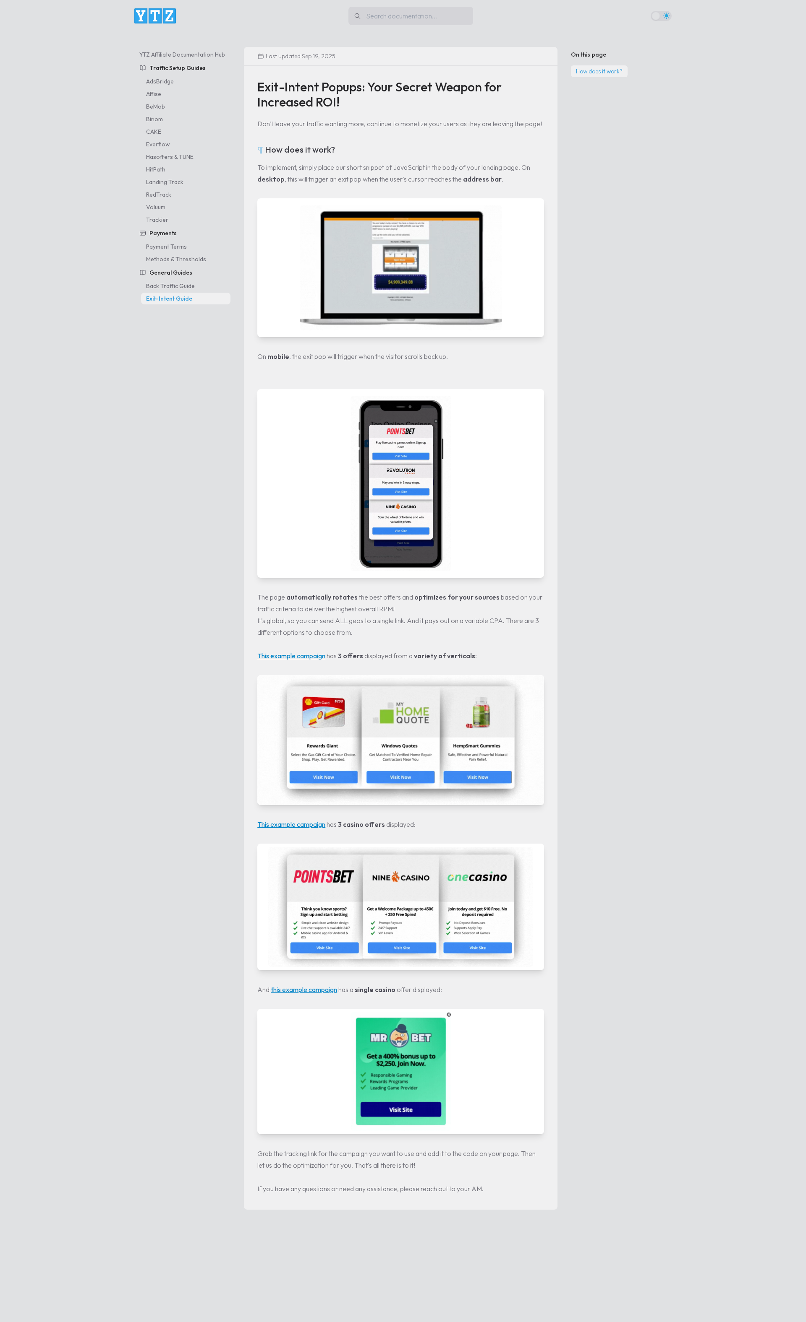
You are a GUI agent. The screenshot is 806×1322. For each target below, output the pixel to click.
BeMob (155, 106)
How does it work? (599, 71)
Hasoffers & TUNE (170, 157)
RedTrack (158, 194)
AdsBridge (160, 81)
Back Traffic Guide (170, 286)
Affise (153, 94)
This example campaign (291, 656)
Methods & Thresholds (176, 259)
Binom (154, 119)
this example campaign (304, 989)
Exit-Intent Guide (169, 298)
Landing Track (164, 182)
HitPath (155, 169)
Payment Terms (166, 246)
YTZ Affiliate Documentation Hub (182, 54)
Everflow (158, 144)
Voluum (155, 207)
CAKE (153, 131)
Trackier (157, 219)
